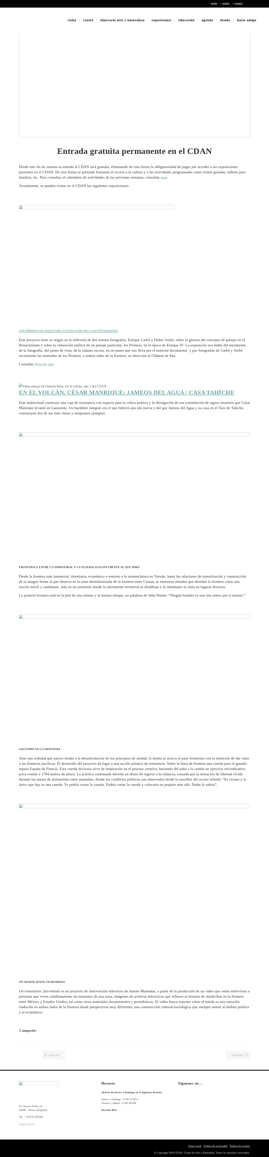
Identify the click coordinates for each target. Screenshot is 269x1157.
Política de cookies (240, 1146)
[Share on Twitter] (47, 1030)
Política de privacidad (215, 1146)
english (225, 3)
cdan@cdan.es (26, 1123)
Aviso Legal (194, 1146)
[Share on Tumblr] (63, 1030)
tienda (214, 3)
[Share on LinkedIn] (58, 1030)
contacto (238, 3)
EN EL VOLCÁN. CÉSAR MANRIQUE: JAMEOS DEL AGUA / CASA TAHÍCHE (127, 392)
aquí (164, 177)
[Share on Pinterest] (69, 1030)
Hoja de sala (44, 364)
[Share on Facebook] (41, 1030)
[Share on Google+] (52, 1030)
